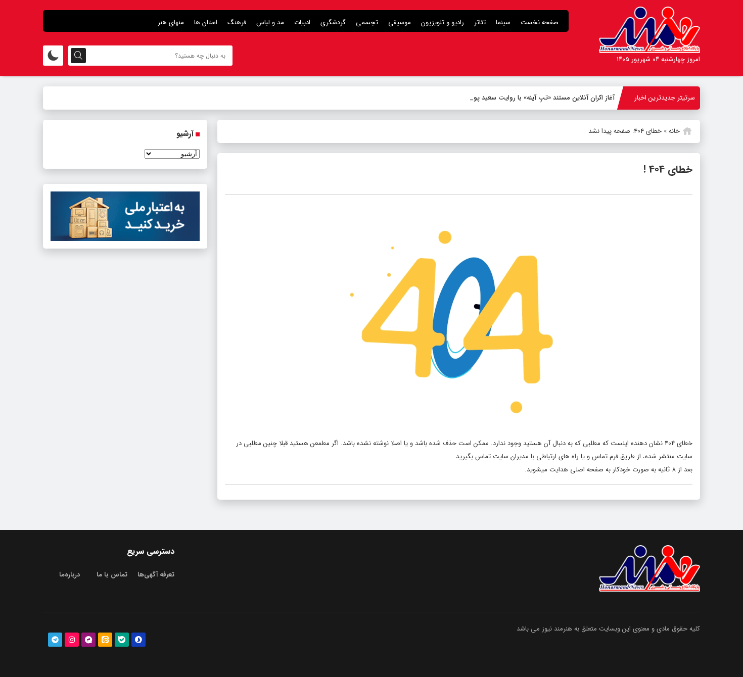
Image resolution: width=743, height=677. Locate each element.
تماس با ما (112, 574)
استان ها (205, 22)
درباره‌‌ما (69, 574)
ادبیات (302, 22)
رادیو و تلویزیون (442, 22)
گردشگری (333, 22)
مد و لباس (270, 22)
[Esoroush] (138, 640)
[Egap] (88, 640)
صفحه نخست (540, 22)
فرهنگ (236, 22)
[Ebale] (122, 640)
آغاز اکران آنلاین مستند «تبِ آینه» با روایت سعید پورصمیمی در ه (526, 97)
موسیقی (399, 22)
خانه (674, 131)
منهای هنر (171, 22)
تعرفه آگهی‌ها (155, 574)
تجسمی (367, 22)
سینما (503, 22)
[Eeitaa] (105, 640)
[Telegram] (55, 640)
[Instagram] (72, 640)
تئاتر (480, 22)
